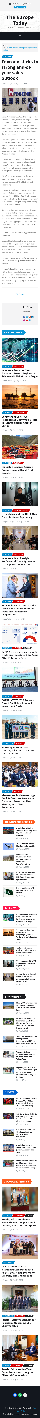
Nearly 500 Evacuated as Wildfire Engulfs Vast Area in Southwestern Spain (26, 1006)
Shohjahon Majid (8, 521)
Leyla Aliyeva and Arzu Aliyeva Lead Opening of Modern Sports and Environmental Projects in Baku (26, 1072)
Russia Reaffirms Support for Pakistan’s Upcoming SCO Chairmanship (19, 1322)
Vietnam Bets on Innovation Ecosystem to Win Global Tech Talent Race (25, 1055)
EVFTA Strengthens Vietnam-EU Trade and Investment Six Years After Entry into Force (20, 655)
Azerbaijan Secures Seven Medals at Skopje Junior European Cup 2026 (26, 1148)
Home (5, 45)
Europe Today (7, 381)
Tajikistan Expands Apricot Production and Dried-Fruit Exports (17, 469)
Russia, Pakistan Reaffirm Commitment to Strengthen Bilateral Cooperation (18, 1372)
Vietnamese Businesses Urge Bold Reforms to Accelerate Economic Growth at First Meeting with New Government (18, 801)
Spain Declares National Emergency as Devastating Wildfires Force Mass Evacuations (26, 1040)
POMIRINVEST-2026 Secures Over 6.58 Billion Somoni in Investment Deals (18, 703)
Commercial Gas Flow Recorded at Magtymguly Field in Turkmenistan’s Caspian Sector (19, 421)
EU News (5, 84)
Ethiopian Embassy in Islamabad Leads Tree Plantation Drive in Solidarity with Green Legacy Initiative (25, 1023)
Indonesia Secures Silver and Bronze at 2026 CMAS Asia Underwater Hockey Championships (26, 1164)
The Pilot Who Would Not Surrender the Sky (25, 845)
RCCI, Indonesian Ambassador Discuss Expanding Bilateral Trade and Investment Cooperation (19, 610)
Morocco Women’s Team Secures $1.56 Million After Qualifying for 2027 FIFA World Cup (26, 1102)
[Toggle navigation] (20, 36)
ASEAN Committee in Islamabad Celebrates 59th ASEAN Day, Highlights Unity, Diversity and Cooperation (18, 1271)
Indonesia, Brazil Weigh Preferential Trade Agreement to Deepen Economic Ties (19, 561)
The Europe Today (20, 20)
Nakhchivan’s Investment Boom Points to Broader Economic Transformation (24, 859)
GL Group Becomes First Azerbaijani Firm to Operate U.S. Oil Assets (18, 750)
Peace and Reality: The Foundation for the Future (25, 890)
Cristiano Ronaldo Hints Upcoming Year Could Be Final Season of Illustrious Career (26, 1117)
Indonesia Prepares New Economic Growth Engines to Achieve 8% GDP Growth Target (20, 373)
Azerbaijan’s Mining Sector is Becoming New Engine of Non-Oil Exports (26, 831)
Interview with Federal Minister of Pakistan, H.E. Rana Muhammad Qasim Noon (26, 876)
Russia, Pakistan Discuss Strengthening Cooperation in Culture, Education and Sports (19, 1222)
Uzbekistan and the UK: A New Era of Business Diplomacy (19, 516)
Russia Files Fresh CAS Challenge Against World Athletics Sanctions (25, 1133)
